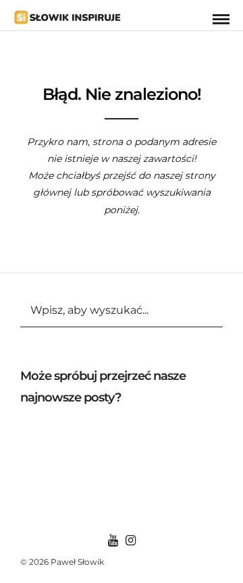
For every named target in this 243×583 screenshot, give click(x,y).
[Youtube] (112, 540)
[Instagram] (130, 540)
